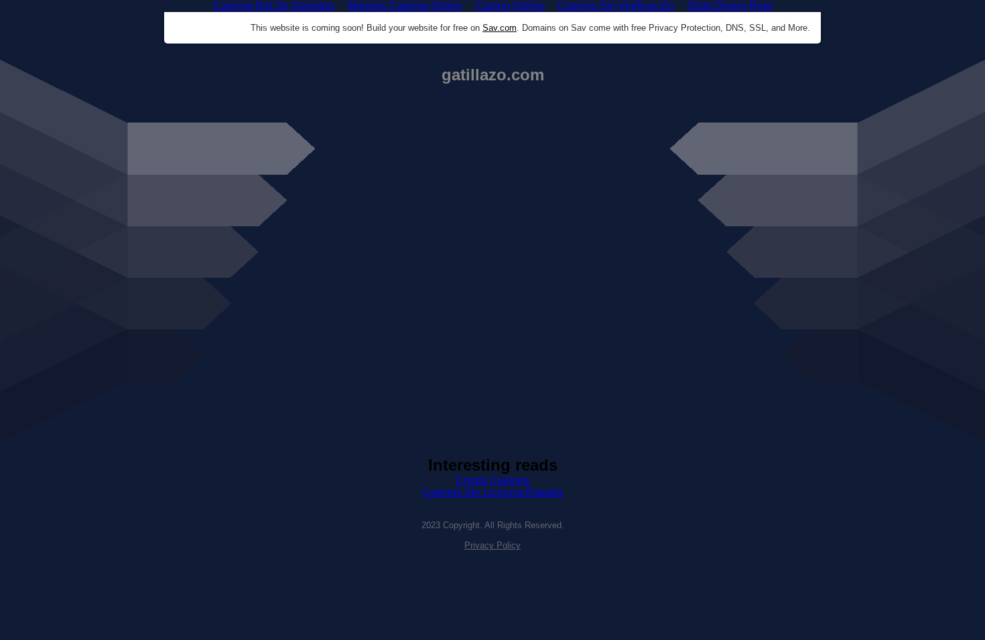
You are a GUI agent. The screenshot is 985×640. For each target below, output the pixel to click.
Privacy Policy (492, 545)
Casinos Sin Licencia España (492, 492)
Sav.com (499, 28)
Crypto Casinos (492, 480)
